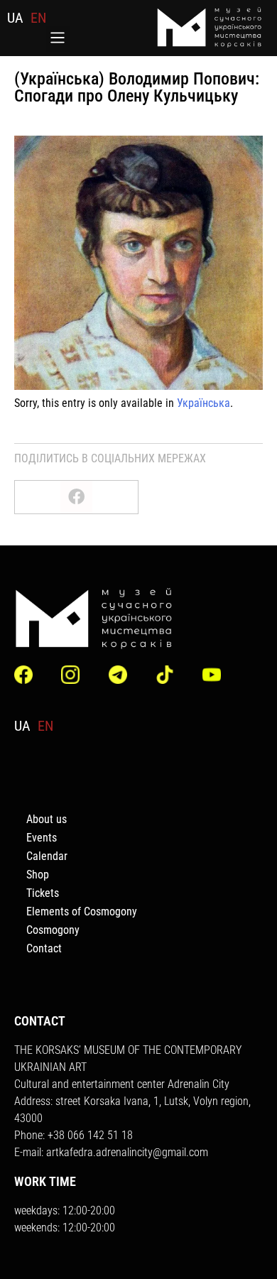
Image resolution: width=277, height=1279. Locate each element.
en (38, 17)
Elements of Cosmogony (81, 911)
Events (41, 837)
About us (46, 819)
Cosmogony (53, 930)
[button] (58, 39)
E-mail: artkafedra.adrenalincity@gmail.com (111, 1152)
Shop (37, 874)
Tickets (42, 893)
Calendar (46, 856)
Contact (44, 948)
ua (15, 17)
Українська (203, 403)
